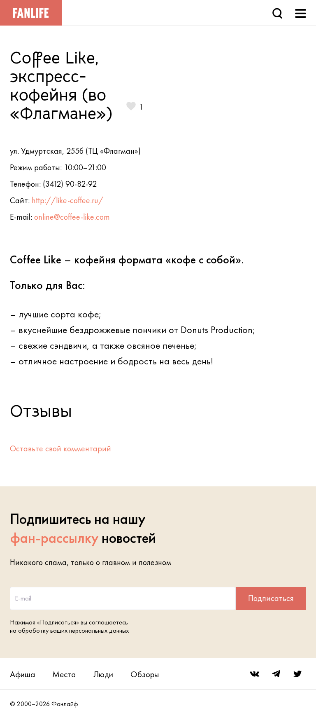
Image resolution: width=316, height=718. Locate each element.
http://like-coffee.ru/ (67, 200)
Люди (103, 674)
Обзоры (144, 674)
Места (64, 674)
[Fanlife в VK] (254, 674)
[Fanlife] (31, 13)
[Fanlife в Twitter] (297, 674)
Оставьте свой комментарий (60, 448)
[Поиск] (277, 12)
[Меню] (300, 12)
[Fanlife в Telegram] (276, 674)
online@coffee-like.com (72, 216)
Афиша (22, 674)
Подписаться (271, 598)
